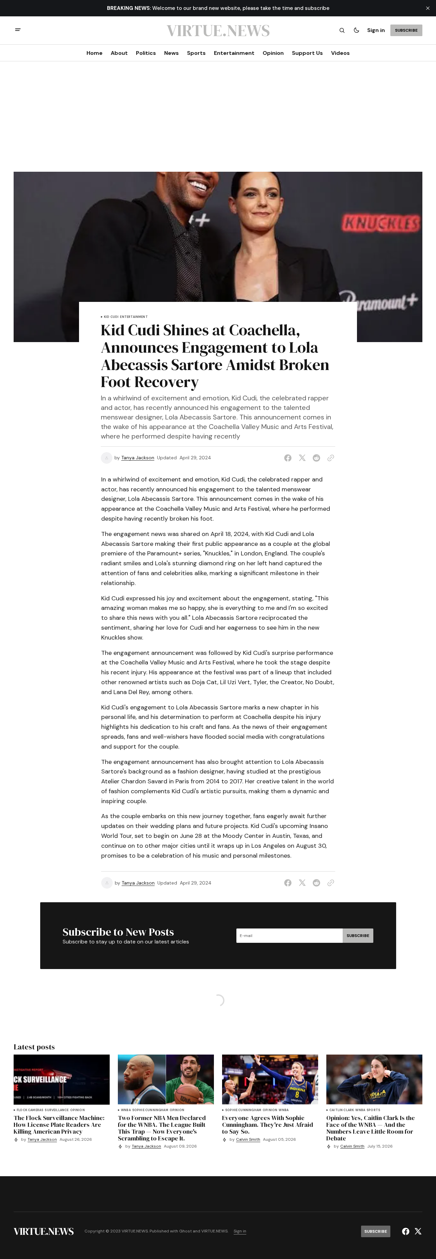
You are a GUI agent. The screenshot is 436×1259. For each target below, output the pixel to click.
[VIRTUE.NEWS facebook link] (406, 1231)
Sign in (376, 30)
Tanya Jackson (137, 458)
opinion (77, 1110)
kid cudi (111, 317)
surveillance (56, 1110)
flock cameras (30, 1110)
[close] (427, 8)
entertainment (133, 317)
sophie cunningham (150, 1110)
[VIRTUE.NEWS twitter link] (417, 1231)
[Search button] (342, 30)
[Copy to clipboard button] (329, 458)
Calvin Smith (248, 1139)
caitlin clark (341, 1110)
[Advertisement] (218, 120)
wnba (126, 1110)
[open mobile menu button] (18, 30)
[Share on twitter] (302, 458)
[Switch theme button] (356, 30)
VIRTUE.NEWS (214, 1231)
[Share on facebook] (289, 458)
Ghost (185, 1231)
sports (373, 1110)
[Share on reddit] (316, 458)
